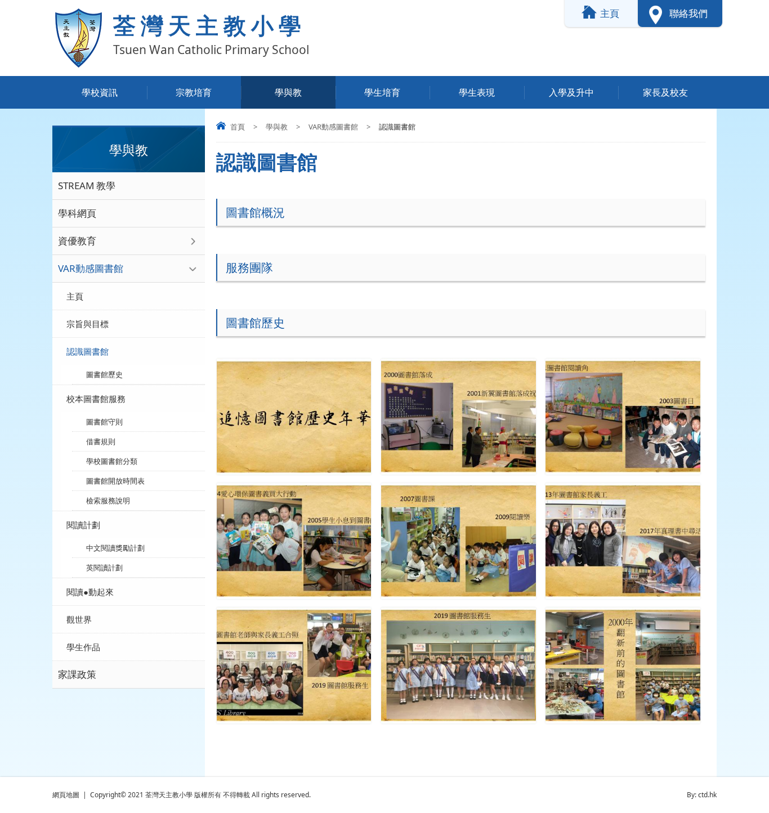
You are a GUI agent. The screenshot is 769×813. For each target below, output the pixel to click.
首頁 (237, 127)
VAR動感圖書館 (333, 127)
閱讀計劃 (83, 524)
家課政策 (77, 674)
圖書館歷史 (104, 374)
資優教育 (77, 240)
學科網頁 (77, 213)
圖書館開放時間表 (115, 481)
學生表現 (477, 92)
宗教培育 (194, 92)
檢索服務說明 (108, 500)
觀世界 (79, 619)
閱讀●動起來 (90, 591)
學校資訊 (100, 92)
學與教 (288, 92)
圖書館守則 (104, 422)
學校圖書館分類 (111, 461)
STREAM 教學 (86, 185)
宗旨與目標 (87, 323)
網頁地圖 (65, 794)
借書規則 (100, 441)
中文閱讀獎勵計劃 (115, 548)
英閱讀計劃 (104, 567)
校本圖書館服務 (96, 398)
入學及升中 (571, 92)
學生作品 (83, 647)
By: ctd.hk (702, 794)
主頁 (74, 296)
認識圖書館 (87, 351)
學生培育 (382, 92)
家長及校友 (665, 92)
